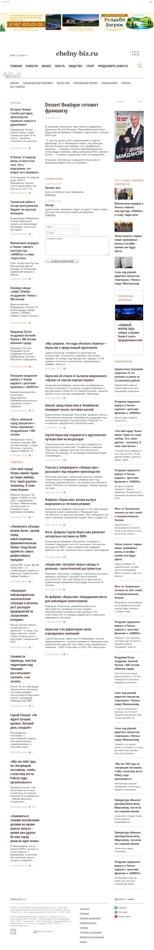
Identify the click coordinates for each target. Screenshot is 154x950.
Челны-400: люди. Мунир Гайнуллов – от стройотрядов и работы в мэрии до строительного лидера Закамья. (24, 570)
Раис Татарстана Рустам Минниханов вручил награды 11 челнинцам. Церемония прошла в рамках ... (24, 269)
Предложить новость (113, 66)
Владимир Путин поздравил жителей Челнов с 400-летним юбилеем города (23, 337)
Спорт (90, 66)
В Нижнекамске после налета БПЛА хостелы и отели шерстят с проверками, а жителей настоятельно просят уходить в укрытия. (24, 853)
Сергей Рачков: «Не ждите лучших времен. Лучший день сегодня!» (23, 721)
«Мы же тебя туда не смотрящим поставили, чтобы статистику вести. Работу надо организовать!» (23, 771)
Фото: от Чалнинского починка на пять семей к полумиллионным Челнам (128, 514)
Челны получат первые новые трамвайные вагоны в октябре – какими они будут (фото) (128, 243)
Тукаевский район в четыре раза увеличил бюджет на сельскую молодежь (24, 207)
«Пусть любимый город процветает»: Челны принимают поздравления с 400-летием (23, 427)
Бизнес (46, 66)
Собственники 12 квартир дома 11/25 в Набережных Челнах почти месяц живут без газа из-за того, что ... (24, 183)
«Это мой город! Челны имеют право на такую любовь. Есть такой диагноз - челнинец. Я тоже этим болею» (24, 479)
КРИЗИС (14, 83)
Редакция (84, 913)
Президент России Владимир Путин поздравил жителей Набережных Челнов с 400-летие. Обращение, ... (23, 355)
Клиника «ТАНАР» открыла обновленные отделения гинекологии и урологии (127, 336)
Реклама (84, 927)
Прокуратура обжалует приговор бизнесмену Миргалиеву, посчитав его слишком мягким (128, 805)
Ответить (50, 194)
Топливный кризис (85, 83)
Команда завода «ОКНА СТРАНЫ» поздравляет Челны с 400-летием (23, 293)
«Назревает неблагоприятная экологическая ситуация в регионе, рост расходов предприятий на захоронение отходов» (24, 605)
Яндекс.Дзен (124, 916)
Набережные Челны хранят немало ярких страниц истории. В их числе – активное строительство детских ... (23, 136)
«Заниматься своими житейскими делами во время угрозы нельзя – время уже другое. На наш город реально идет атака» (24, 828)
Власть (60, 66)
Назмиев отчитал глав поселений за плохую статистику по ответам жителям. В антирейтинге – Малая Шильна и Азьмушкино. (24, 794)
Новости (32, 66)
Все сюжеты (17, 87)
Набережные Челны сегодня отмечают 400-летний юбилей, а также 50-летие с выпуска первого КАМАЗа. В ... (24, 445)
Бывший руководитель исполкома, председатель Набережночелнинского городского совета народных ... (23, 399)
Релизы (126, 83)
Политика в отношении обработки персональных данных (92, 937)
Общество (75, 66)
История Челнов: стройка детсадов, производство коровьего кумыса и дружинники (23, 117)
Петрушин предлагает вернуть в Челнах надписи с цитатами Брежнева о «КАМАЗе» (24, 381)
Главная (16, 66)
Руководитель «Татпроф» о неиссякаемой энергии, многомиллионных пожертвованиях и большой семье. (23, 739)
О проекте (85, 909)
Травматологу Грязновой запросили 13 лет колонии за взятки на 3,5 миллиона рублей (129, 374)
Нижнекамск (109, 83)
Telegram (122, 908)
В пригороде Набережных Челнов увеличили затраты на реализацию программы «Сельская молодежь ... (24, 224)
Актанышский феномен (38, 83)
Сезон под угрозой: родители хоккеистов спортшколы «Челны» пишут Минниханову (127, 277)
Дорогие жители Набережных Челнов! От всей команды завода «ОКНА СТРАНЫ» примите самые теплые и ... (24, 311)
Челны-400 (63, 83)
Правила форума (88, 923)
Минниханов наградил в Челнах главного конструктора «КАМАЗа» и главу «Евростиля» (24, 250)
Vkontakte (123, 912)
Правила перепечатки (90, 918)
